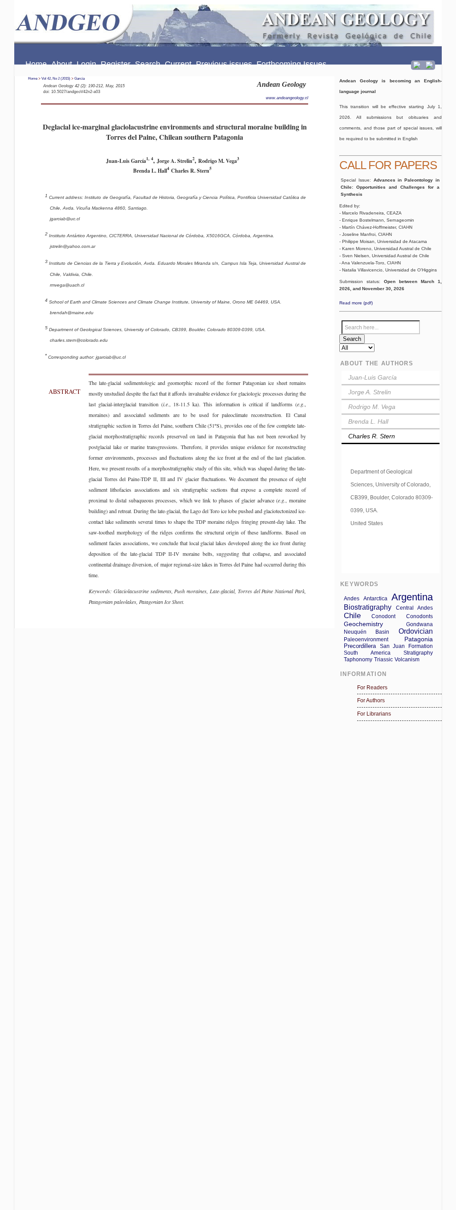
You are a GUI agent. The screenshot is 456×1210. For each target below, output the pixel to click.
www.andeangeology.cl (287, 98)
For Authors (371, 700)
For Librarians (374, 714)
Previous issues (224, 64)
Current (178, 64)
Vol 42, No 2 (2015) (55, 79)
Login (86, 64)
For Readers (372, 687)
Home (36, 64)
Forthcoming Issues (291, 64)
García (79, 79)
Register (115, 64)
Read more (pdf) (356, 302)
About (61, 64)
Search (147, 64)
